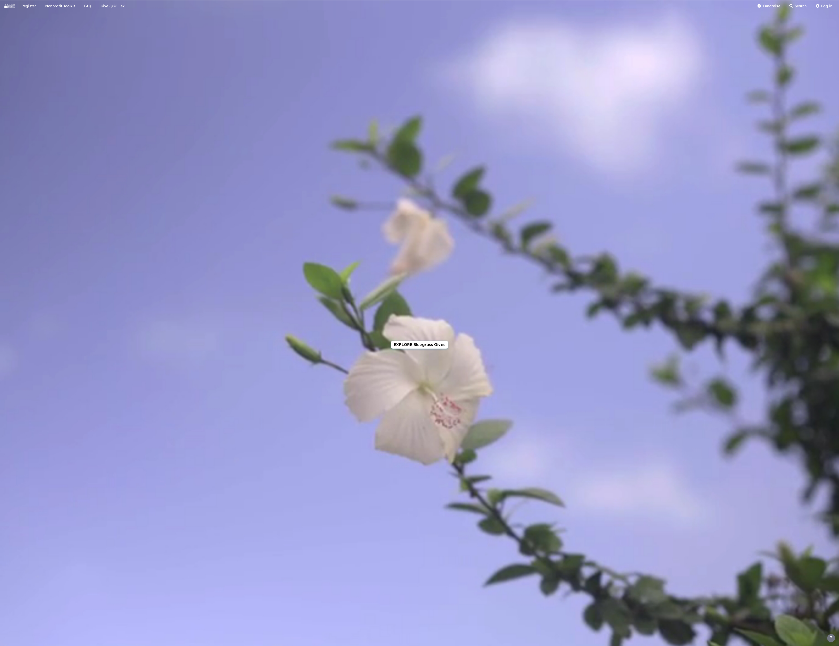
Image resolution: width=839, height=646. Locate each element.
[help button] (831, 638)
